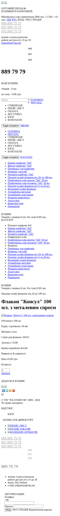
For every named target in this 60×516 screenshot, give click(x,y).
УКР (8, 19)
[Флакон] (27, 315)
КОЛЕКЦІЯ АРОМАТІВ (23, 432)
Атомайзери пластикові (20, 194)
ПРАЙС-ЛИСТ (18, 425)
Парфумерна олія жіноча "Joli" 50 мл (28, 180)
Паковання (14, 206)
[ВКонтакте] (3, 390)
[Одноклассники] (10, 390)
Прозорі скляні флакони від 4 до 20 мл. (29, 186)
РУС (14, 19)
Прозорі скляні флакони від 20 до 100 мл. (30, 177)
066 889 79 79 (11, 23)
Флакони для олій (17, 171)
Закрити (5, 373)
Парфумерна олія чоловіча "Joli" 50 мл (29, 183)
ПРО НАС (36, 102)
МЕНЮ (25, 125)
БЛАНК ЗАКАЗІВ (20, 429)
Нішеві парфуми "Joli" (20, 163)
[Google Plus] (13, 390)
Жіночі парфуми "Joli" (20, 165)
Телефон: (9, 497)
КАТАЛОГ (27, 157)
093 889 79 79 (11, 31)
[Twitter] (7, 390)
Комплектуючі (15, 203)
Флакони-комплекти (19, 197)
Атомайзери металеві (19, 191)
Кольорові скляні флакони (22, 189)
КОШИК (6, 214)
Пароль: (8, 506)
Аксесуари (13, 200)
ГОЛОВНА (37, 99)
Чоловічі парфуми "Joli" (21, 174)
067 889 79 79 (11, 27)
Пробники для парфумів (21, 168)
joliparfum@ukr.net (11, 43)
